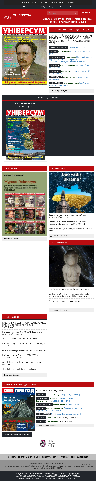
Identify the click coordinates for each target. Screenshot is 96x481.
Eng (67, 7)
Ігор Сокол (54, 398)
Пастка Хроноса (66, 398)
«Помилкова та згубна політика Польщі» (67, 61)
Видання (70, 19)
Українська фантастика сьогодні (66, 414)
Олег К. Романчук (67, 65)
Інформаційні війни (68, 22)
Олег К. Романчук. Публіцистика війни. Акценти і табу (71, 229)
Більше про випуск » (59, 91)
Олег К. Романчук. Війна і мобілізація (19, 369)
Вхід (82, 12)
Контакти (59, 2)
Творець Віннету (73, 404)
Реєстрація (89, 12)
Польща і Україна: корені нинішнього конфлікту (71, 58)
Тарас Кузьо (71, 57)
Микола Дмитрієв (54, 395)
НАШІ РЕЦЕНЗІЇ (56, 83)
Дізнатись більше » (12, 239)
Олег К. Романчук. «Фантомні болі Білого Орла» (24, 350)
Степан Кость (66, 71)
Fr (69, 7)
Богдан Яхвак (59, 404)
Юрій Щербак (64, 51)
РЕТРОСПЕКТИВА (57, 57)
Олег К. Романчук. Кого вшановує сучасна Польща (21, 363)
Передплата (69, 2)
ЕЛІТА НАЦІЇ (55, 71)
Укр (64, 7)
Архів (77, 19)
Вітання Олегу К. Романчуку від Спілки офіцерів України (24, 344)
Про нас (34, 2)
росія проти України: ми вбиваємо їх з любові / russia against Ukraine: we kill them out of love (70, 295)
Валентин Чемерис (44, 401)
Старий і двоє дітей (62, 400)
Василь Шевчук (70, 77)
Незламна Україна (77, 47)
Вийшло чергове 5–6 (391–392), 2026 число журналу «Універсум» (22, 356)
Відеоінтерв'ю (85, 22)
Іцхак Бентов (52, 418)
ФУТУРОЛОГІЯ (56, 77)
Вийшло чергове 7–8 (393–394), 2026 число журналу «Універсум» (22, 333)
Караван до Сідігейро (72, 394)
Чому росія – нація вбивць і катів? (64, 301)
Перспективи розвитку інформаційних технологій (60, 409)
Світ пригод (59, 19)
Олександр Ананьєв (54, 408)
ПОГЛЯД (53, 51)
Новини (53, 22)
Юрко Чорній (52, 421)
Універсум (47, 19)
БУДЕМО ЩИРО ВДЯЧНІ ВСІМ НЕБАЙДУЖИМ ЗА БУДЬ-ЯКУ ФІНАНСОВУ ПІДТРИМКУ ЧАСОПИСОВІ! (24, 325)
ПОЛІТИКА (54, 65)
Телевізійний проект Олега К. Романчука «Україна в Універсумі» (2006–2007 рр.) (67, 222)
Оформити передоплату (17, 434)
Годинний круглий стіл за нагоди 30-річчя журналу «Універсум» (68, 216)
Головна (25, 2)
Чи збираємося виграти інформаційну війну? (69, 289)
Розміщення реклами (46, 2)
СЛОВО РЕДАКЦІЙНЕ (59, 47)
